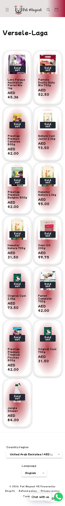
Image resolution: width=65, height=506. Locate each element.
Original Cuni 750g (47, 350)
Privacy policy (50, 490)
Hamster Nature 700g (16, 246)
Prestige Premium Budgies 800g (17, 194)
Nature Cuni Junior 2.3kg (46, 137)
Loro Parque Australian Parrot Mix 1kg (16, 83)
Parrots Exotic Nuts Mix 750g (46, 82)
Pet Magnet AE (30, 486)
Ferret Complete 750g (45, 298)
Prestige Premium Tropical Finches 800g (14, 355)
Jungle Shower (13, 409)
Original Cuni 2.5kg (17, 297)
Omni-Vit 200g (44, 246)
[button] (7, 10)
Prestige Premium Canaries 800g (14, 139)
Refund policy (28, 490)
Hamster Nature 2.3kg (47, 193)
